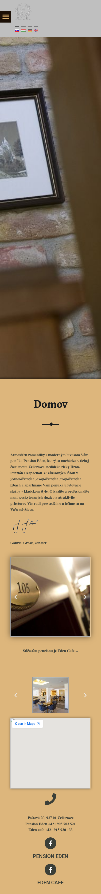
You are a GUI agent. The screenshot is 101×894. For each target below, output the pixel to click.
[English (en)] (36, 30)
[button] (16, 597)
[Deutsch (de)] (30, 30)
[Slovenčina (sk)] (17, 30)
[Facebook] (50, 843)
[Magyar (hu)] (23, 30)
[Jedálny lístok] (5, 17)
